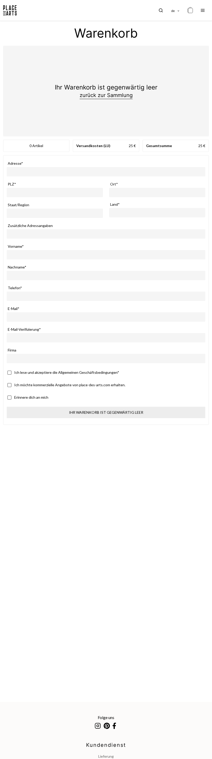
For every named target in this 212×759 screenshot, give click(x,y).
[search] (161, 10)
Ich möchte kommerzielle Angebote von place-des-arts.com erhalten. (69, 385)
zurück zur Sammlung (106, 95)
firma (12, 350)
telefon (14, 288)
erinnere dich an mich (31, 397)
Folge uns (106, 717)
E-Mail (13, 308)
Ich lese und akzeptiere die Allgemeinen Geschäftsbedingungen (65, 372)
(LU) (106, 145)
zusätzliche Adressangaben (30, 225)
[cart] (190, 10)
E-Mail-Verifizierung (23, 329)
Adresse (14, 163)
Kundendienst (106, 745)
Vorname (15, 246)
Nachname (16, 267)
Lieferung (106, 756)
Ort (113, 184)
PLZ (11, 184)
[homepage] (10, 10)
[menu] (202, 10)
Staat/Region (18, 205)
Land (114, 204)
